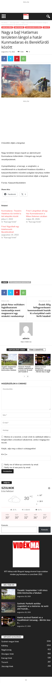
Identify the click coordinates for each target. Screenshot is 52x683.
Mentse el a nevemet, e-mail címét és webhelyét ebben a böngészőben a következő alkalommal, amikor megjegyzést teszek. (25, 440)
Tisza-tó (46, 27)
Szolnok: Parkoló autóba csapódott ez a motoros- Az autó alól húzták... (32, 606)
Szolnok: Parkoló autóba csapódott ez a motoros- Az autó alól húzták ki (25, 369)
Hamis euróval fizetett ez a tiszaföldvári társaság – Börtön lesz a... (33, 620)
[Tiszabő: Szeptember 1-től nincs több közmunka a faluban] (9, 359)
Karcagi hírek (14, 22)
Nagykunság (19, 27)
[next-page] (27, 376)
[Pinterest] (17, 58)
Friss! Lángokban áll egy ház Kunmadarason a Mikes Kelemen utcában (37, 213)
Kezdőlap (4, 22)
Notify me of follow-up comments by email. (21, 465)
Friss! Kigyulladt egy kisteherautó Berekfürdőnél (10, 229)
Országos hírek (7, 654)
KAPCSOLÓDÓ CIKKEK (17, 350)
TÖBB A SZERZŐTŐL (36, 350)
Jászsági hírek (7, 666)
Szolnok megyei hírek (33, 27)
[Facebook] (4, 58)
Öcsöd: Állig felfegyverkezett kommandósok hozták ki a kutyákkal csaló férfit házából (39, 310)
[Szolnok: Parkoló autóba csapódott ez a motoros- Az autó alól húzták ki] (26, 359)
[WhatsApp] (23, 58)
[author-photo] (26, 329)
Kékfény (4, 646)
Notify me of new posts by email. (17, 467)
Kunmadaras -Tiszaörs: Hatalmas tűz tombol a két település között (11, 213)
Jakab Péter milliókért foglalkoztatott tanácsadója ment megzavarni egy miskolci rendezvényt (13, 310)
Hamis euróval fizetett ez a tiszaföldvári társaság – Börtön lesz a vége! (42, 369)
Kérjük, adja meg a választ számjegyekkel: (18, 449)
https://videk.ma (26, 342)
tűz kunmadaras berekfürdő (20, 282)
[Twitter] (10, 58)
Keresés (4, 525)
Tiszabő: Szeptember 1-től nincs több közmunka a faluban (8, 368)
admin (26, 338)
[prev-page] (24, 376)
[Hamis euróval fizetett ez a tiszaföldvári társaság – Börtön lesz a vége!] (43, 359)
